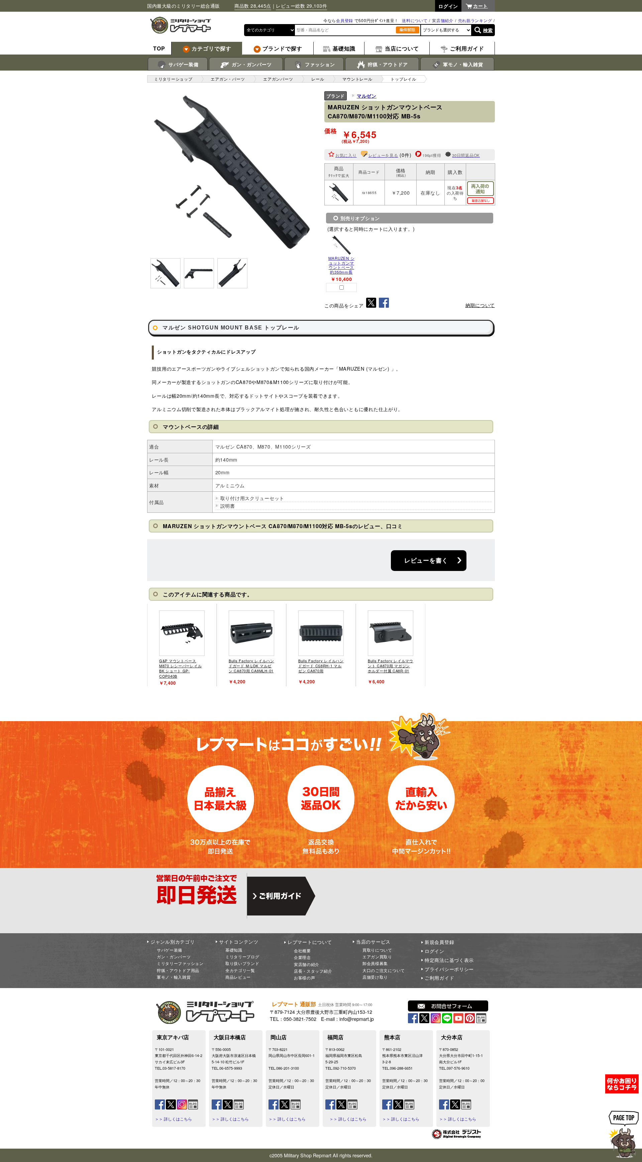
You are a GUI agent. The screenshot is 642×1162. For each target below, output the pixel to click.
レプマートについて (310, 942)
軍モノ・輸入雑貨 (462, 64)
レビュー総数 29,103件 (301, 5)
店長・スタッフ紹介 (313, 971)
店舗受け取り (375, 977)
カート (480, 5)
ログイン (434, 951)
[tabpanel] (182, 645)
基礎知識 (233, 950)
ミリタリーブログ (242, 956)
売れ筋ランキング (475, 20)
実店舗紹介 (442, 20)
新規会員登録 (439, 942)
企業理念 (302, 957)
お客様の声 (304, 977)
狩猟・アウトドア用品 (178, 970)
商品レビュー (238, 977)
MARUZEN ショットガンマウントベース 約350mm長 (341, 265)
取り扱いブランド (242, 963)
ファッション (319, 64)
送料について (414, 20)
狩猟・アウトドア (387, 64)
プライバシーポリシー (449, 969)
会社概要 (302, 950)
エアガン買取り (377, 956)
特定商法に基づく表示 (449, 960)
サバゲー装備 (183, 64)
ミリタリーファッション (180, 963)
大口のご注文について (383, 970)
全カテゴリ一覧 (240, 970)
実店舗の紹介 (306, 964)
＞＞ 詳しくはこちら (173, 1119)
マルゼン (367, 95)
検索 (488, 30)
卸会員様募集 (375, 963)
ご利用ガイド (439, 977)
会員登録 (344, 20)
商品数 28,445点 (252, 5)
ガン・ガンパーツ (251, 64)
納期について (480, 305)
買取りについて (377, 950)
